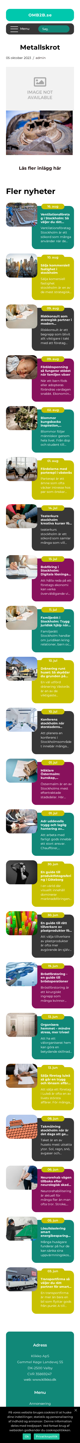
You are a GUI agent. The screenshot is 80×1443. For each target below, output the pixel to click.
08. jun (53, 1119)
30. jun (53, 864)
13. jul (53, 559)
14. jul (52, 508)
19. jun (53, 966)
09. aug (53, 308)
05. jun (53, 1220)
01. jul (53, 762)
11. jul (53, 610)
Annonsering (40, 1403)
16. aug (52, 206)
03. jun (53, 1271)
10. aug (52, 257)
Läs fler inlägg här (40, 168)
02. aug (53, 410)
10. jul (53, 661)
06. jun (53, 1169)
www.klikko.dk (44, 1379)
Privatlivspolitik (46, 1436)
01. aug (52, 461)
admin (41, 58)
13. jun (53, 1017)
